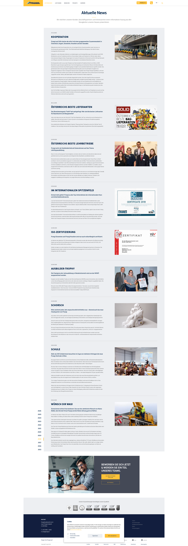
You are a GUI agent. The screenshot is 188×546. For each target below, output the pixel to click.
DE (156, 2)
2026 (39, 411)
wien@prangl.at (46, 531)
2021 (39, 428)
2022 (39, 425)
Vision (133, 520)
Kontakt (97, 544)
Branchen (67, 3)
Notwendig (72, 533)
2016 (39, 446)
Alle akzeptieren (112, 535)
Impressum (106, 544)
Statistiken (72, 537)
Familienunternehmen (137, 524)
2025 (39, 414)
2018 (39, 439)
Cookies (88, 544)
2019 (39, 435)
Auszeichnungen (136, 522)
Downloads (133, 544)
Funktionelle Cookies (75, 535)
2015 (39, 449)
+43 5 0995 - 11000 (47, 529)
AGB (114, 544)
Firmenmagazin (136, 528)
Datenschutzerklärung (76, 529)
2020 (39, 432)
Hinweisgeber (144, 544)
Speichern (95, 535)
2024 (39, 418)
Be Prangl (110, 482)
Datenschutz (123, 544)
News (133, 526)
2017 (39, 442)
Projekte (74, 3)
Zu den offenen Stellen (110, 477)
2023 (39, 421)
